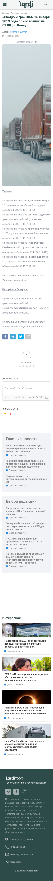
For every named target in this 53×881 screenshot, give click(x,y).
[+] (40, 397)
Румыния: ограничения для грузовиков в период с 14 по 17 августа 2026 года (24, 541)
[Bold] (5, 397)
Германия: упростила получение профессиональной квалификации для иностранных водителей (25, 463)
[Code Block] (30, 397)
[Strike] (16, 397)
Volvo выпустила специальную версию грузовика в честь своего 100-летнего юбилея (25, 448)
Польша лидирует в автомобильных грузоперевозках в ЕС (26, 479)
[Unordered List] (23, 397)
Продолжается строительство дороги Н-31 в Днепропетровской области (25, 511)
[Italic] (8, 397)
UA (45, 4)
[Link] (33, 397)
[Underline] (12, 397)
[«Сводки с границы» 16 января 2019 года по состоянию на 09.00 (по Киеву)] (5, 337)
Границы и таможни (19, 13)
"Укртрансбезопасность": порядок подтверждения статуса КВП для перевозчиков (26, 526)
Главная (5, 13)
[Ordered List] (19, 397)
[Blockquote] (26, 397)
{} (37, 397)
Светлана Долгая (18, 32)
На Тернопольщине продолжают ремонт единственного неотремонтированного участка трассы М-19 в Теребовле (25, 558)
